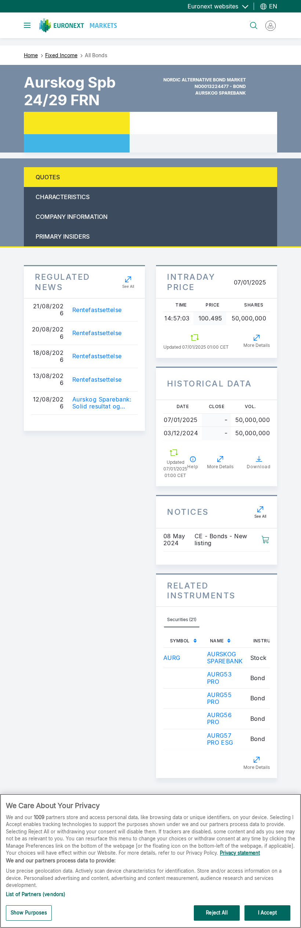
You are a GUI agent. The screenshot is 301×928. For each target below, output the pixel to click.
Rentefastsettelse (97, 310)
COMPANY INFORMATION (72, 216)
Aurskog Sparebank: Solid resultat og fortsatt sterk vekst (102, 403)
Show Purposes (29, 913)
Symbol (180, 640)
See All (128, 286)
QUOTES (48, 177)
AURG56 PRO (219, 718)
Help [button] (192, 466)
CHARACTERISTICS (63, 197)
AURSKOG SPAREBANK (225, 657)
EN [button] (272, 6)
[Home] (78, 25)
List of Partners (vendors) (35, 894)
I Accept (267, 913)
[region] (150, 861)
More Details (256, 345)
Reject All (216, 913)
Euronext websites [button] (214, 6)
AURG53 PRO (219, 678)
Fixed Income (61, 55)
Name (217, 640)
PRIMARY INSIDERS (63, 236)
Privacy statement (240, 853)
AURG (172, 657)
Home (31, 55)
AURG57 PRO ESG (220, 739)
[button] (265, 539)
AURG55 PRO (219, 698)
